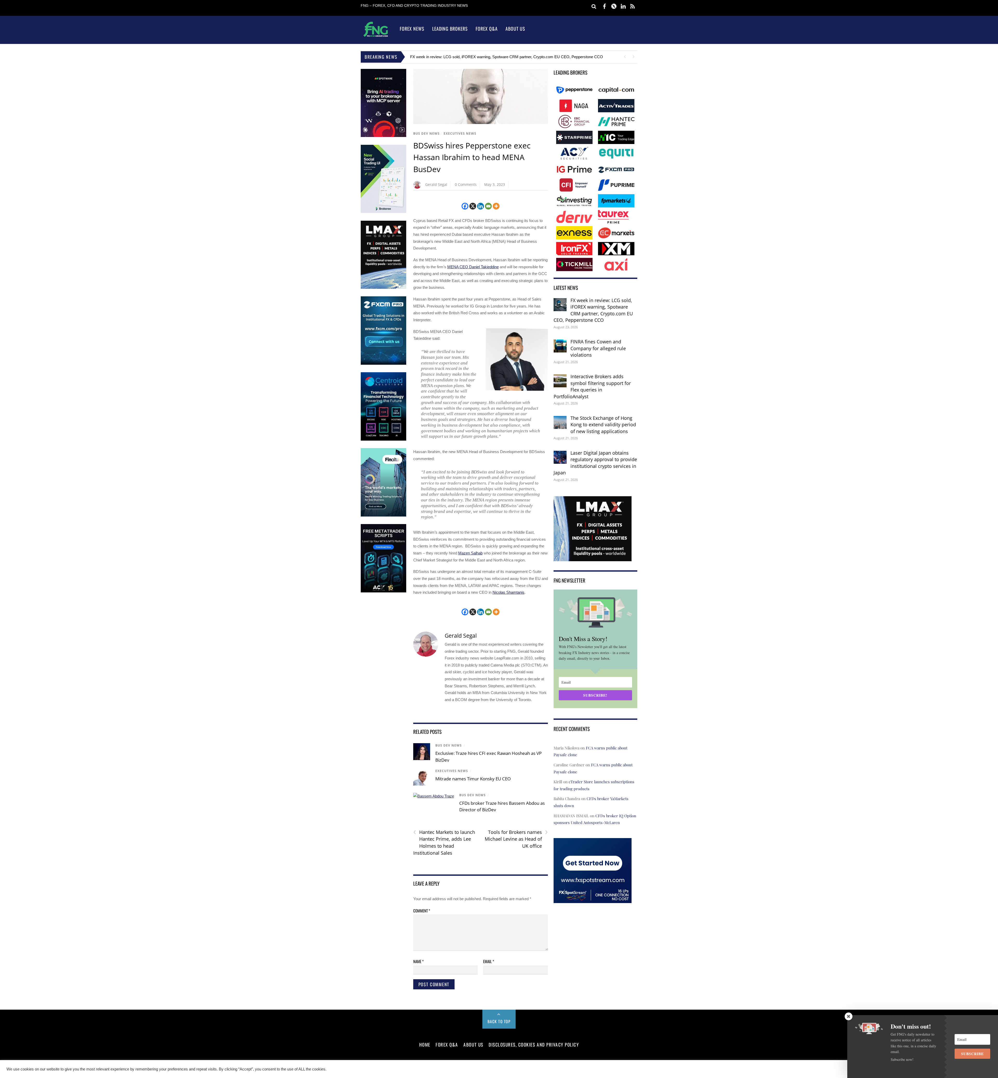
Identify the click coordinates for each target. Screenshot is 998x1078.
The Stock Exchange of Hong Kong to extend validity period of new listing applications (603, 424)
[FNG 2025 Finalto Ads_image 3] (383, 515)
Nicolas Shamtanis (508, 592)
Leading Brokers (450, 28)
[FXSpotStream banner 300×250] (593, 899)
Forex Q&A (487, 28)
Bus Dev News (426, 133)
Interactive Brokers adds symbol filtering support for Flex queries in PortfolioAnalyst (592, 386)
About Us (515, 28)
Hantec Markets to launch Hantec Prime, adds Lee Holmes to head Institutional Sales (444, 842)
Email (488, 961)
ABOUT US (473, 1044)
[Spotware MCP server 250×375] (383, 136)
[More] (496, 206)
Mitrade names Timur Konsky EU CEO (473, 779)
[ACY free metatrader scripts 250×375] (383, 591)
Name (418, 961)
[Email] (488, 206)
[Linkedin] (480, 206)
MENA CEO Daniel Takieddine (473, 267)
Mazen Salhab (470, 553)
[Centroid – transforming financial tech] (383, 439)
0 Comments (466, 184)
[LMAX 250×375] (383, 288)
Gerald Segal (436, 184)
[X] (472, 206)
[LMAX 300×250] (593, 558)
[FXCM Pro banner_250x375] (383, 363)
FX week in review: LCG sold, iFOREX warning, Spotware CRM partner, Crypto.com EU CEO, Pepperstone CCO (506, 57)
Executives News (460, 133)
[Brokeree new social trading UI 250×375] (383, 212)
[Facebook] (465, 206)
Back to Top (499, 1021)
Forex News (412, 28)
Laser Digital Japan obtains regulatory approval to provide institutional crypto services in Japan (595, 463)
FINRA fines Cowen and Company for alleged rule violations (598, 348)
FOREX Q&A (447, 1044)
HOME (424, 1044)
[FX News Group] (376, 36)
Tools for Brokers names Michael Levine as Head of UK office (516, 839)
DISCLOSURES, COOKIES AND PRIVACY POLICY (534, 1044)
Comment (421, 910)
